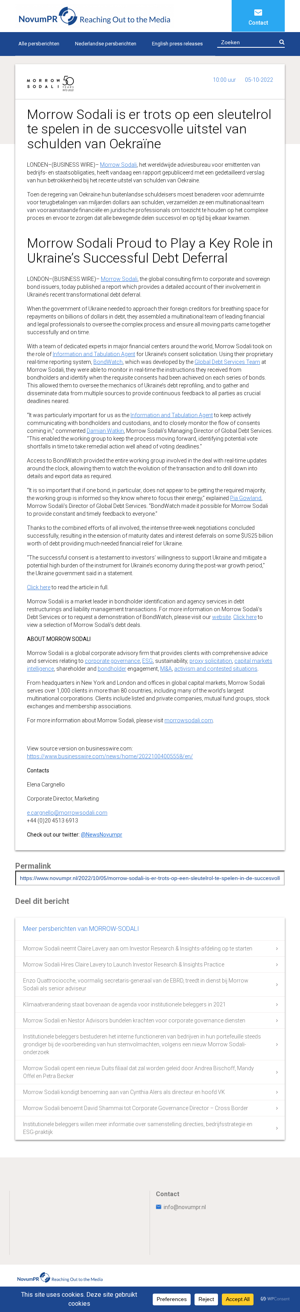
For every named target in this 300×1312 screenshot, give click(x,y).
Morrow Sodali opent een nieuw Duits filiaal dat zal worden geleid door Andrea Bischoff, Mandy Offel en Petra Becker (138, 1072)
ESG (147, 661)
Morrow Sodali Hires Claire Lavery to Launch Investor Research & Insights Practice (123, 964)
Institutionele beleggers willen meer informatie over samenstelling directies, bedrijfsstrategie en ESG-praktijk (137, 1128)
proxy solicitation (210, 661)
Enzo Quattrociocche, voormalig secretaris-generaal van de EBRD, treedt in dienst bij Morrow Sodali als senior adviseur (135, 984)
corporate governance (112, 661)
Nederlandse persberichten (105, 44)
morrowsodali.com (188, 720)
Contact (258, 23)
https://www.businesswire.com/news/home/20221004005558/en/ (110, 756)
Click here (38, 587)
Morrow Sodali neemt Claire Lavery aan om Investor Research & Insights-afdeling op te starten (137, 948)
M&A (166, 669)
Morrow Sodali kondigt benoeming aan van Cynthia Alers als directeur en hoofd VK (124, 1092)
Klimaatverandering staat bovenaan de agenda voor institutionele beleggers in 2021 (124, 1004)
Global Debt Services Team (227, 362)
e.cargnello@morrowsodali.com (67, 813)
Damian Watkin (105, 431)
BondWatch (108, 362)
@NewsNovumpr (101, 834)
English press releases (177, 44)
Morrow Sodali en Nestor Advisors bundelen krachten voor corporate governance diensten (134, 1020)
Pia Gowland (245, 498)
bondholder (112, 669)
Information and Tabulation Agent (94, 354)
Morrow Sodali (118, 165)
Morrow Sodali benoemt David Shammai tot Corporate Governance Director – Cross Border (135, 1108)
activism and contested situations (215, 669)
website (221, 617)
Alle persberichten (38, 44)
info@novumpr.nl (185, 1207)
